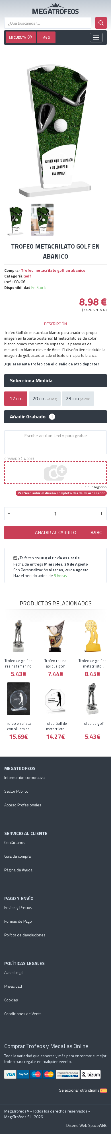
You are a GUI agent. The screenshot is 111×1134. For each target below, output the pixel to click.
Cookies (11, 1000)
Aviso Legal (13, 972)
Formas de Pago (18, 921)
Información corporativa (24, 777)
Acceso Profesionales (22, 805)
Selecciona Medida (31, 380)
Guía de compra (17, 856)
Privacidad (13, 986)
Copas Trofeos (55, 8)
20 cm (44, 398)
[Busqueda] (101, 23)
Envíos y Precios (18, 907)
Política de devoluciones (25, 935)
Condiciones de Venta (23, 1014)
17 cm (15, 398)
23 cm (78, 398)
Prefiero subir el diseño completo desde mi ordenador (61, 493)
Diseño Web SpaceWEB (86, 1125)
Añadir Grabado (28, 416)
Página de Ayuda (18, 870)
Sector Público (16, 791)
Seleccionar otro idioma (79, 1090)
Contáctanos (14, 842)
